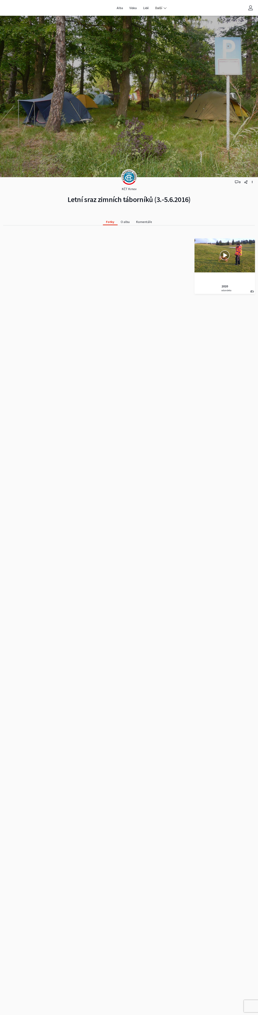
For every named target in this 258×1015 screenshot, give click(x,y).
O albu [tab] (125, 222)
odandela (226, 290)
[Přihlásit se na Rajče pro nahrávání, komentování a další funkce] (250, 8)
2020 (225, 286)
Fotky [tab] (110, 222)
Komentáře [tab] (144, 222)
